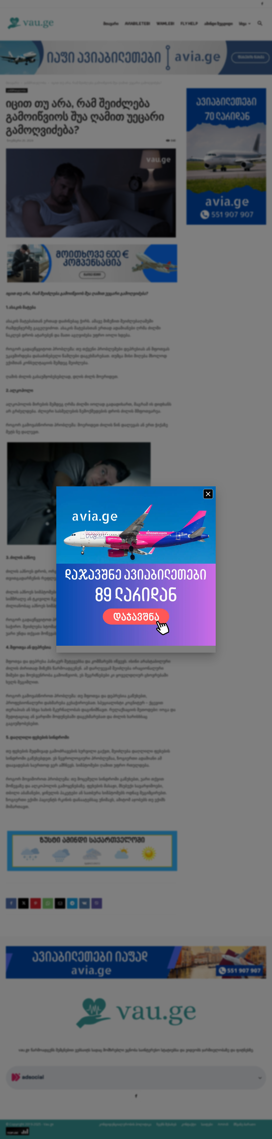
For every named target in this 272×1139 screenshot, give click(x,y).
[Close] (208, 494)
